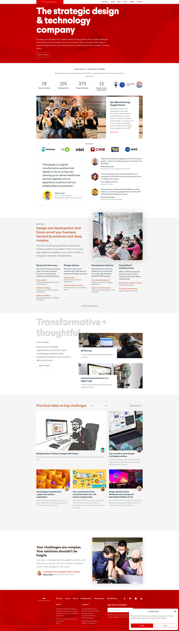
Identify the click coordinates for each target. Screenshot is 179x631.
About (125, 2)
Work (113, 2)
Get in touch (43, 55)
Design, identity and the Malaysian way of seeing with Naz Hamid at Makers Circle (126, 478)
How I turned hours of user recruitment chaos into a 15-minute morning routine (89, 478)
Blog (119, 2)
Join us (67, 598)
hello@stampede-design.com (90, 621)
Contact (140, 2)
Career (132, 2)
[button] (175, 611)
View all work (44, 365)
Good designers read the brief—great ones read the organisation (53, 478)
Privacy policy (99, 598)
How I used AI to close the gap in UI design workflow (126, 430)
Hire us (75, 598)
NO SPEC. (58, 623)
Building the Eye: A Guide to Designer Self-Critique (71, 430)
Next (141, 149)
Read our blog (135, 406)
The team (59, 598)
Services (105, 2)
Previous (37, 149)
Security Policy (112, 598)
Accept (142, 626)
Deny (165, 626)
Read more (114, 132)
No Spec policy (86, 598)
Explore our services (89, 306)
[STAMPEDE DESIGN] (49, 2)
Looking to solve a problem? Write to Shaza (61, 571)
